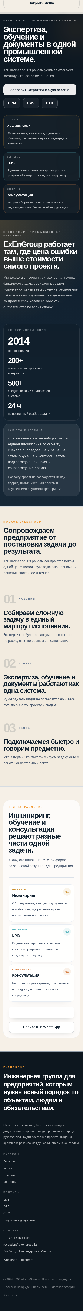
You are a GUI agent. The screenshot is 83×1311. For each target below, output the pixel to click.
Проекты (9, 1175)
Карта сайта (11, 1295)
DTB (49, 103)
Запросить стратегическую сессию (39, 90)
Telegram (27, 1259)
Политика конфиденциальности (25, 1287)
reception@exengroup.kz (20, 1244)
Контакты (9, 1181)
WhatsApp (10, 1259)
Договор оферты (63, 1287)
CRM (12, 103)
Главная (9, 1161)
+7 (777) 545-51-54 (16, 1237)
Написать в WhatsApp (41, 1027)
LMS (30, 103)
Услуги (8, 1168)
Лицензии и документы (19, 1220)
